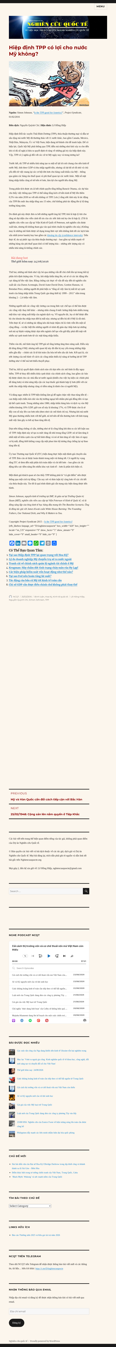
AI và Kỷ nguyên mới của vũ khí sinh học (30, 982)
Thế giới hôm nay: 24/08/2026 (30, 261)
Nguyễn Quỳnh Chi (18, 600)
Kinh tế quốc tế (60, 596)
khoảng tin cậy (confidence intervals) (64, 235)
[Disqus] (58, 656)
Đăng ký (16, 1322)
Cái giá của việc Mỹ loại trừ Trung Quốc (29, 1002)
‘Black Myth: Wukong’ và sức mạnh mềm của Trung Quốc (37, 1177)
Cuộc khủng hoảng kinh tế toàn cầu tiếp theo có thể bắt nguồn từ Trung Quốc (45, 989)
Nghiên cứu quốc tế (18, 1341)
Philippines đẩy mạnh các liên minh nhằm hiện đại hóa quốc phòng (45, 1133)
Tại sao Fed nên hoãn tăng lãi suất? (30, 576)
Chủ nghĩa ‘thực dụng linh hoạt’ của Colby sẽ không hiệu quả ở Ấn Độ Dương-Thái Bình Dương (53, 1009)
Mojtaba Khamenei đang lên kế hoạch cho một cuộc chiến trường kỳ (41, 1015)
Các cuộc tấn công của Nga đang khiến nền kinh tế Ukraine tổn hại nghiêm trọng (51, 1051)
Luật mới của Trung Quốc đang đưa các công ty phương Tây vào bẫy (41, 995)
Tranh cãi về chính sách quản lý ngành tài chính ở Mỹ (41, 563)
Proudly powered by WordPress (45, 1341)
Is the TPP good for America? (48, 112)
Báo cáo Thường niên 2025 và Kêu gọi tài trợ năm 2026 (36, 1235)
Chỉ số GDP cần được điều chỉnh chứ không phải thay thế (43, 584)
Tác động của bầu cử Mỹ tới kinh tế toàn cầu (35, 580)
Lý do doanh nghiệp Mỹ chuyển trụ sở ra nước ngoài (40, 559)
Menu (101, 6)
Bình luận (39, 596)
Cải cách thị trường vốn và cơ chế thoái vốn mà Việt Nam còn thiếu (41, 975)
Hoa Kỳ (48, 596)
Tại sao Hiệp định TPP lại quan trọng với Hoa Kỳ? (38, 554)
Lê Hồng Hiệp (77, 596)
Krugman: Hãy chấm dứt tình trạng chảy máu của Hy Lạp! (43, 567)
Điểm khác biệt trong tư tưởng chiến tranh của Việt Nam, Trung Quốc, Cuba (45, 1172)
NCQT (16, 596)
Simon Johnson (36, 600)
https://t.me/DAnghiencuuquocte (49, 1268)
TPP (47, 600)
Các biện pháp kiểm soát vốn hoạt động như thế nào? (41, 571)
